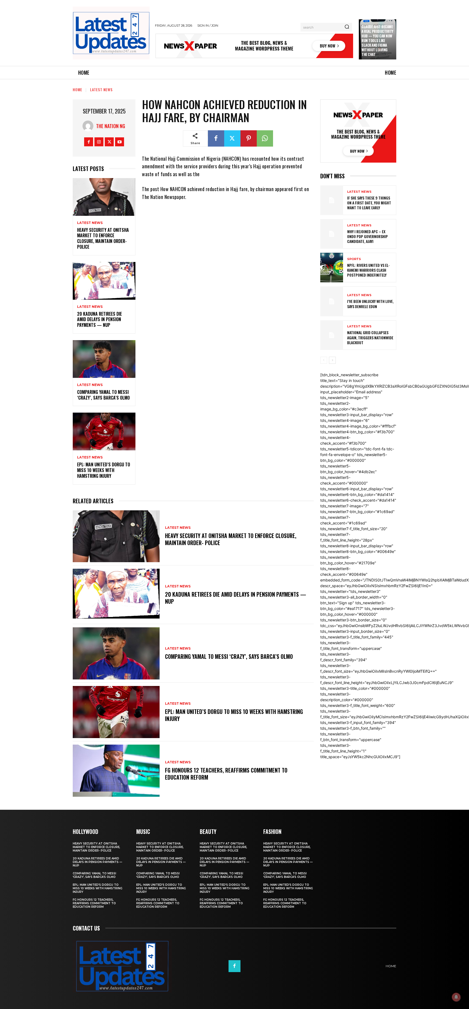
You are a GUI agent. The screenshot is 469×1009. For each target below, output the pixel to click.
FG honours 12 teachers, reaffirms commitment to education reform (226, 773)
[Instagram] (98, 141)
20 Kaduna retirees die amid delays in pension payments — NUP (99, 319)
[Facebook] (88, 141)
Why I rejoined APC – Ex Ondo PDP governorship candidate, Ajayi (367, 236)
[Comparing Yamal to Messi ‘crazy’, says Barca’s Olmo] (104, 359)
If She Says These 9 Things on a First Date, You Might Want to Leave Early (369, 202)
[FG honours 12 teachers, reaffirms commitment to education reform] (116, 771)
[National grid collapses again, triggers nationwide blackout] (331, 335)
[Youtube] (119, 141)
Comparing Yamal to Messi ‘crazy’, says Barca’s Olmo (103, 395)
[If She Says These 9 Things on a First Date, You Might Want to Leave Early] (331, 200)
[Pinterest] (248, 138)
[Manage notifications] (456, 997)
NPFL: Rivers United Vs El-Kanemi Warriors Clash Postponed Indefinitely (368, 270)
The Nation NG (110, 125)
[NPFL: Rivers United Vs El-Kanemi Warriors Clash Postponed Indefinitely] (331, 267)
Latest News (101, 89)
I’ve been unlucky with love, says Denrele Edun (370, 303)
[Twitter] (109, 141)
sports (354, 259)
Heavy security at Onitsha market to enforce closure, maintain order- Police (103, 238)
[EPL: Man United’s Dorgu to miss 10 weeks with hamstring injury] (104, 431)
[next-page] (332, 360)
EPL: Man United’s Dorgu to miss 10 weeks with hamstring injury (103, 470)
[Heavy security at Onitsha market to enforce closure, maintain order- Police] (104, 197)
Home (77, 89)
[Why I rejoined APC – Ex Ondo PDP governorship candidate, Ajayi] (331, 234)
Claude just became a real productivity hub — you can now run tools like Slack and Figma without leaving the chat (377, 40)
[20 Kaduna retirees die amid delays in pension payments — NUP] (104, 281)
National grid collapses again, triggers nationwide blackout (370, 337)
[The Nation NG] (89, 126)
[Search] (347, 27)
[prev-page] (323, 360)
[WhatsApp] (265, 138)
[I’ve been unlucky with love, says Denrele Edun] (331, 301)
